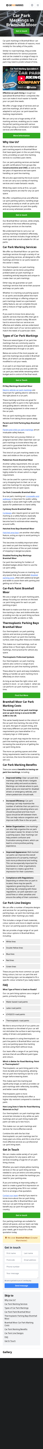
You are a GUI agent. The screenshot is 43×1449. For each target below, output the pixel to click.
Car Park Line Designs (14, 1333)
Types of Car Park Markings (17, 1308)
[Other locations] (32, 5)
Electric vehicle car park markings (17, 390)
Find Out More (21, 695)
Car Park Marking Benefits (16, 1329)
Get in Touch (21, 380)
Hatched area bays (11, 532)
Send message (21, 1285)
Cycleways (7, 513)
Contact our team (10, 1195)
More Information (21, 135)
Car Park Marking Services (16, 1304)
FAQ (6, 1337)
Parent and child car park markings (18, 429)
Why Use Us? (10, 1300)
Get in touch (21, 31)
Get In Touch (10, 1341)
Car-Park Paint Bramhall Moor (18, 1312)
